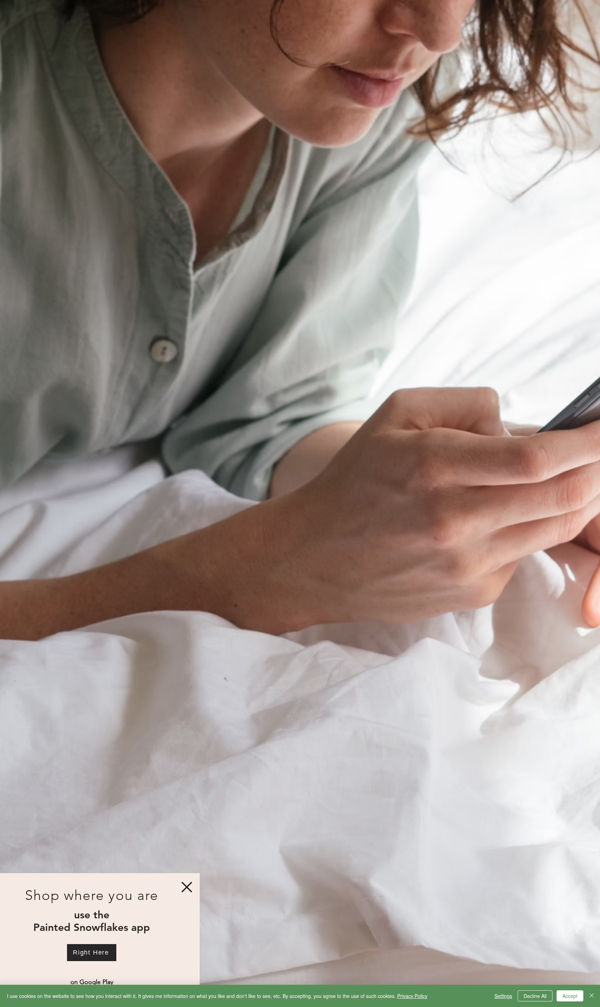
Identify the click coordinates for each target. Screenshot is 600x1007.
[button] (187, 887)
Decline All (535, 995)
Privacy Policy (412, 995)
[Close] (592, 995)
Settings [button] (503, 995)
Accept (569, 995)
